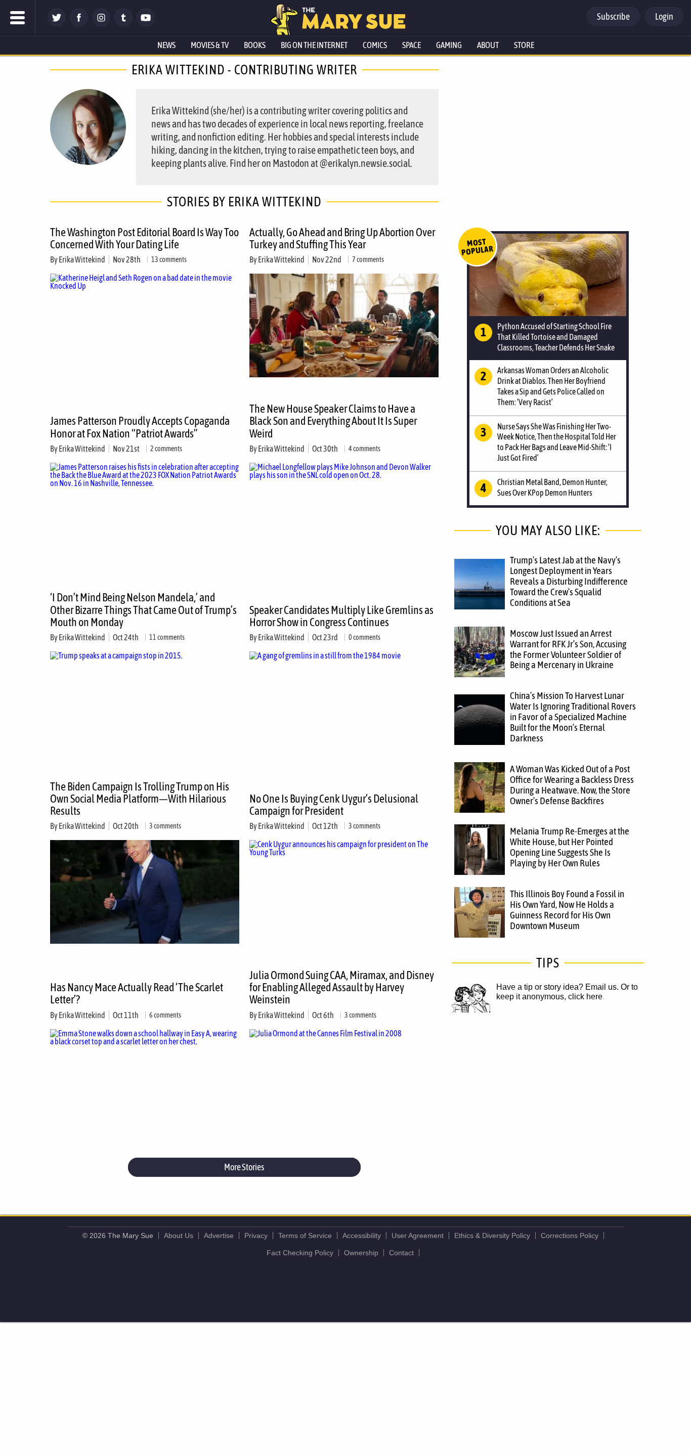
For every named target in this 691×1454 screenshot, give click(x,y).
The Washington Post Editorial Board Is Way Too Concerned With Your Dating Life (144, 238)
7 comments (368, 259)
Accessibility (361, 1235)
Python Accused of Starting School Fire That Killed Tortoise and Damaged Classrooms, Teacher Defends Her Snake (556, 337)
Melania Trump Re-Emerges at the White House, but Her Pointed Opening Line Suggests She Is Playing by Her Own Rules (569, 846)
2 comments (166, 448)
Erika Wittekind (82, 259)
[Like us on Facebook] (79, 24)
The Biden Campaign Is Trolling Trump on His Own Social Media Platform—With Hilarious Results (139, 798)
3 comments (165, 825)
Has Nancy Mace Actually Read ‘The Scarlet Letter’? (136, 993)
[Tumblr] (123, 24)
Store (524, 45)
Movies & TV (210, 45)
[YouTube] (146, 24)
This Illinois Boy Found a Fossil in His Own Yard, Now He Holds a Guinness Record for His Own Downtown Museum (567, 909)
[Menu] (17, 17)
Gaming (449, 45)
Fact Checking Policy (300, 1253)
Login (664, 16)
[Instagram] (101, 24)
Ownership (361, 1253)
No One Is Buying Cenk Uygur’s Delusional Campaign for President (333, 804)
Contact (401, 1253)
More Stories (244, 1167)
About (488, 45)
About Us (178, 1235)
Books (255, 45)
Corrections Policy (569, 1235)
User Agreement (418, 1235)
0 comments (364, 637)
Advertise (219, 1235)
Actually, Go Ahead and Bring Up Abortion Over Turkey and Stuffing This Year (342, 238)
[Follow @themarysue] (57, 24)
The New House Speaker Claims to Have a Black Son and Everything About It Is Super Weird (333, 420)
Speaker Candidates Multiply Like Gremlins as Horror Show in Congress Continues (341, 616)
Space (411, 45)
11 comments (167, 637)
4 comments (364, 448)
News (166, 45)
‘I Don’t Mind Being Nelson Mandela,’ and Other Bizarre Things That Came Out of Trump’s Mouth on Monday (143, 609)
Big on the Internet (314, 45)
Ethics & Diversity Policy (492, 1235)
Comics (375, 45)
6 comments (165, 1015)
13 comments (169, 259)
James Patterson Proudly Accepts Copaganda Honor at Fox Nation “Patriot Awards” (140, 426)
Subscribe (613, 16)
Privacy (256, 1235)
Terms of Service (305, 1235)
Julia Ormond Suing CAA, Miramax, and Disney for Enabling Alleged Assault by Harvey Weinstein (341, 987)
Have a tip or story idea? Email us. (557, 987)
